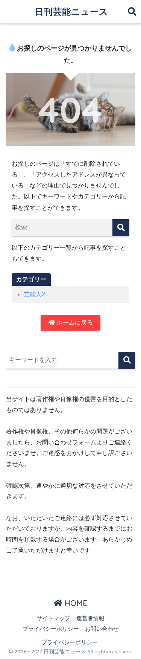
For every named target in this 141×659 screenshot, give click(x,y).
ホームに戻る (74, 322)
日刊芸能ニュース (71, 11)
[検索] (120, 227)
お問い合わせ (102, 629)
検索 (126, 360)
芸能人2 (34, 294)
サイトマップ (53, 618)
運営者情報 (90, 618)
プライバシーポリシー (51, 629)
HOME (74, 603)
